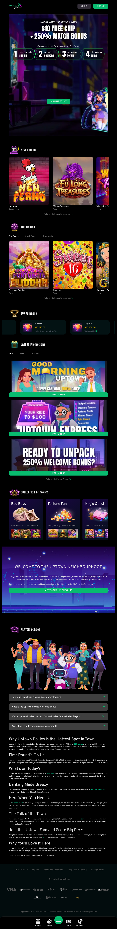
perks (44, 837)
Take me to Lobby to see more (57, 214)
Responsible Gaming (77, 870)
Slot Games (14, 236)
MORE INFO (58, 394)
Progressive (48, 236)
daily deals (51, 773)
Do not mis (36, 353)
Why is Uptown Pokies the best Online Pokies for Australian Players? (47, 716)
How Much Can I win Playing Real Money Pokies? (36, 697)
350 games (78, 744)
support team (17, 803)
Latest (22, 353)
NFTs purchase (97, 870)
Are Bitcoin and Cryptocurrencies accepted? (34, 726)
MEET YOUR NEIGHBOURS (58, 590)
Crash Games (31, 236)
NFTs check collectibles (59, 879)
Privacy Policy (21, 870)
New (11, 353)
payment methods (98, 789)
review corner (81, 819)
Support (35, 870)
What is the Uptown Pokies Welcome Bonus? (34, 706)
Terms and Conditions (53, 870)
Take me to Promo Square (57, 479)
